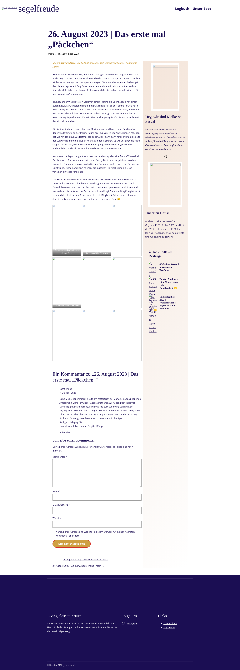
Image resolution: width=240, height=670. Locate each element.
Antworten (65, 432)
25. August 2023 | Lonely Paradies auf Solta (85, 559)
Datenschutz (170, 623)
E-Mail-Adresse (61, 504)
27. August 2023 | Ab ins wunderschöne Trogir (76, 565)
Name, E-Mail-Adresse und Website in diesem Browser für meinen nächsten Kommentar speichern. (95, 533)
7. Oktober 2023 (67, 392)
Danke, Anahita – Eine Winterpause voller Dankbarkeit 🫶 (169, 283)
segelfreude (38, 8)
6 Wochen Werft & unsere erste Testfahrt (169, 267)
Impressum (169, 627)
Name (56, 491)
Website (56, 518)
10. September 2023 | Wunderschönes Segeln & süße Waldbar (168, 302)
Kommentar (59, 456)
